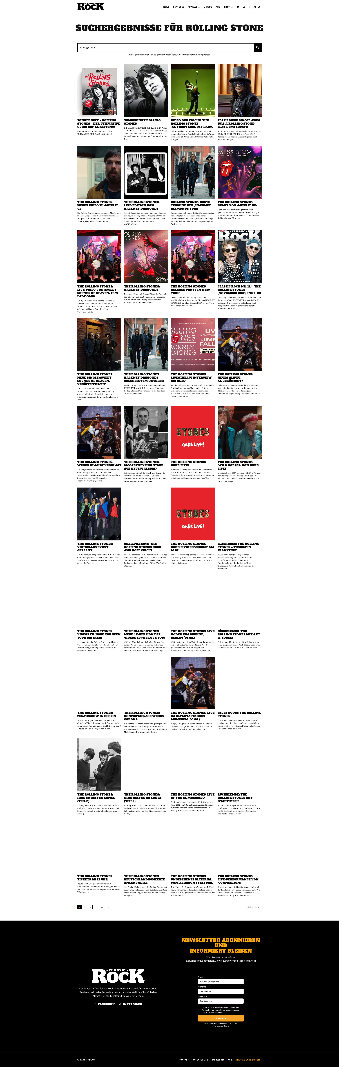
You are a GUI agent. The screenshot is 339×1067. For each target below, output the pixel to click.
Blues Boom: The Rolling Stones (239, 714)
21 (102, 907)
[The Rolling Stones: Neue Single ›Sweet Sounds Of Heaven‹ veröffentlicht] (99, 344)
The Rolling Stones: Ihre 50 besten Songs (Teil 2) (96, 798)
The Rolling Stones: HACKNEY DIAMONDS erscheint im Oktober (144, 377)
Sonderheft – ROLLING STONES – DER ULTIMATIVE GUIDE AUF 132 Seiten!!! (98, 123)
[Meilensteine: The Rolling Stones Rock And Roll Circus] (146, 514)
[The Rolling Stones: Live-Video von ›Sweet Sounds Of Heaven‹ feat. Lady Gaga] (99, 256)
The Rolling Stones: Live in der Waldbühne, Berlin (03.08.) (193, 634)
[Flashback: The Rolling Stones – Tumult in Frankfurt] (240, 514)
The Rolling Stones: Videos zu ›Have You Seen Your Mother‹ (99, 634)
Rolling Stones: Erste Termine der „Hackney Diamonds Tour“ (191, 205)
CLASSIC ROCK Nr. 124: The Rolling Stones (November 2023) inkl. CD (239, 290)
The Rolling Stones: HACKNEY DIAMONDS (142, 288)
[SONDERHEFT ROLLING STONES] (146, 90)
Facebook (106, 1004)
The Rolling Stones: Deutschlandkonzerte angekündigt (144, 879)
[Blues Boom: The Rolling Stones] (240, 683)
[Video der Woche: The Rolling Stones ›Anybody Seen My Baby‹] (193, 90)
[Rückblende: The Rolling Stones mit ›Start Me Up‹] (240, 764)
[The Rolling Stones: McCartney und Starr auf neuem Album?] (146, 432)
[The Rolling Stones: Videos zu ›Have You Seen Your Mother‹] (99, 601)
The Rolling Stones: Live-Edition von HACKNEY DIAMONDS (142, 205)
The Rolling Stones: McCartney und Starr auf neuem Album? (144, 465)
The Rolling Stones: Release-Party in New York (190, 290)
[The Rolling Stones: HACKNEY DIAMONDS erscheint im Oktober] (146, 344)
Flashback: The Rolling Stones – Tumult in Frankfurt (238, 547)
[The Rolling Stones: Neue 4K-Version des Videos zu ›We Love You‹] (146, 601)
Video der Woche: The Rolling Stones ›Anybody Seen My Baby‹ (192, 123)
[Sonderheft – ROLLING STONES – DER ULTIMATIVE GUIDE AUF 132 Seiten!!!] (99, 90)
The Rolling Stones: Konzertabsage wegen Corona (144, 716)
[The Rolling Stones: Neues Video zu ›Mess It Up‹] (99, 172)
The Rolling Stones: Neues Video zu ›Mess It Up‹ (97, 205)
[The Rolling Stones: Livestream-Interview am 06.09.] (193, 344)
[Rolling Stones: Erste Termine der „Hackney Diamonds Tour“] (193, 172)
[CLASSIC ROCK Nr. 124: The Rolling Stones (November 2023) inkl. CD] (240, 256)
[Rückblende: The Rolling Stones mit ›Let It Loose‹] (240, 601)
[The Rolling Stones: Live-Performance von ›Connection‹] (240, 846)
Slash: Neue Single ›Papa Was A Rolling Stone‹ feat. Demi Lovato (239, 123)
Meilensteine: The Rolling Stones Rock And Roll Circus (142, 547)
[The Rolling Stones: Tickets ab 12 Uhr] (99, 846)
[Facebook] (249, 7)
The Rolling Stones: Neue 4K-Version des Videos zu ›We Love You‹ (144, 634)
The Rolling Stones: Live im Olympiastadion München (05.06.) (193, 716)
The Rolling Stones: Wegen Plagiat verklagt (99, 463)
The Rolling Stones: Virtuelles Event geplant (95, 547)
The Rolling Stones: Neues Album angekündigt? (235, 377)
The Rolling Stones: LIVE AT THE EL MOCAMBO (193, 796)
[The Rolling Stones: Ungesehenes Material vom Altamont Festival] (193, 846)
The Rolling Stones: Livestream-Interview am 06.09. (191, 377)
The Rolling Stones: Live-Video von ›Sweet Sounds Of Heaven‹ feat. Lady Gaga (98, 291)
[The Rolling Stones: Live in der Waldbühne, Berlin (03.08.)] (193, 601)
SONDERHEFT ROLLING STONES (142, 122)
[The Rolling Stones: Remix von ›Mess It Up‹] (240, 172)
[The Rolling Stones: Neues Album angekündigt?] (240, 344)
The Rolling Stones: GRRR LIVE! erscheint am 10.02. (192, 547)
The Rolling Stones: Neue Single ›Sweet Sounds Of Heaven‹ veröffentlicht (95, 379)
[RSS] (259, 7)
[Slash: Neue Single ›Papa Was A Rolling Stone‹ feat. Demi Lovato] (240, 90)
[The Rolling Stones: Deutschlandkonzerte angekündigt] (146, 846)
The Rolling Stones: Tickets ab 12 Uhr (95, 877)
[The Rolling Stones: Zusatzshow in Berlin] (99, 683)
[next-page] (108, 907)
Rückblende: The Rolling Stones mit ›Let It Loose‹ (239, 634)
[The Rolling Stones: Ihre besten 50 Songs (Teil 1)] (146, 764)
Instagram (132, 1004)
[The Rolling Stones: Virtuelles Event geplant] (99, 514)
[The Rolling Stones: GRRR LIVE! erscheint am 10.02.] (193, 514)
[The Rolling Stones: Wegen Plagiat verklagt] (99, 432)
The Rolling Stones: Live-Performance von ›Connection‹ (238, 879)
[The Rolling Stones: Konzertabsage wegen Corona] (146, 683)
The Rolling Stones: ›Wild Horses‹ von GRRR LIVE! (238, 465)
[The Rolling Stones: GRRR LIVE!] (193, 432)
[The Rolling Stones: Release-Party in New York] (193, 256)
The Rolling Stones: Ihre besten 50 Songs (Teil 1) (143, 798)
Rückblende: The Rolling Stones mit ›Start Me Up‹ (235, 798)
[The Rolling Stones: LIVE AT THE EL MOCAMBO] (193, 764)
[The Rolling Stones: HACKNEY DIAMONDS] (146, 256)
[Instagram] (254, 7)
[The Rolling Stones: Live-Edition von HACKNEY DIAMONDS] (146, 172)
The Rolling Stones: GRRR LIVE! (188, 463)
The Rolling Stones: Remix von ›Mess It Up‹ (237, 203)
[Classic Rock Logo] (90, 6)
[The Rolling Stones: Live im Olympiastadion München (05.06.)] (193, 683)
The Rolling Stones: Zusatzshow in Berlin (96, 714)
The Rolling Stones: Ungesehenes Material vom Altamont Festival (192, 879)
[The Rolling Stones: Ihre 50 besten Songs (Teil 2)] (99, 764)
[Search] (258, 47)
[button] (244, 7)
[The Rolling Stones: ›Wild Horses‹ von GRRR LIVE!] (240, 432)
